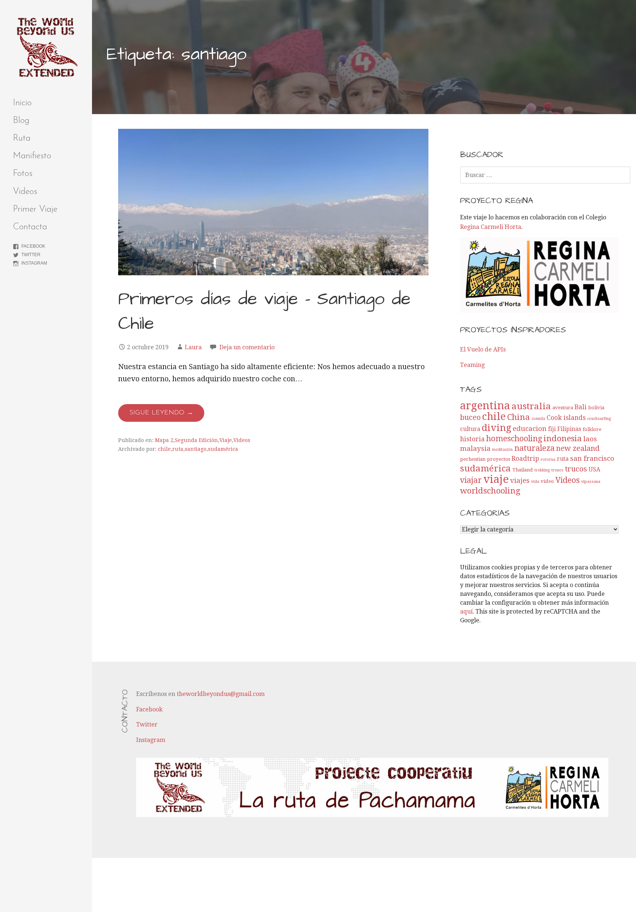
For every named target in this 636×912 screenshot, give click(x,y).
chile (164, 449)
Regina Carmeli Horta (490, 226)
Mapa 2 (164, 440)
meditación (502, 449)
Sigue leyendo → (161, 413)
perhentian (472, 459)
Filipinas (569, 429)
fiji (552, 429)
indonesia (563, 438)
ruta (177, 449)
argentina (485, 406)
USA (594, 469)
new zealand (578, 448)
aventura (562, 407)
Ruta (22, 138)
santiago (195, 449)
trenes (557, 470)
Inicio (22, 103)
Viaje (225, 440)
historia (472, 439)
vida (535, 481)
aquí (466, 611)
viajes (520, 480)
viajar (471, 480)
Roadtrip (525, 458)
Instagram (34, 263)
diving (496, 427)
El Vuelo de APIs (483, 349)
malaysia (475, 448)
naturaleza (534, 448)
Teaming (472, 364)
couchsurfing (599, 418)
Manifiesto (32, 156)
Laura (193, 347)
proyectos (498, 459)
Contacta (30, 227)
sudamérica (223, 449)
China (518, 417)
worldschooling (490, 490)
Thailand (522, 470)
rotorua (548, 459)
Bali (581, 407)
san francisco (592, 458)
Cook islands (566, 417)
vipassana (590, 481)
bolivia (596, 407)
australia (531, 406)
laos (590, 439)
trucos (576, 468)
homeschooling (514, 438)
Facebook (33, 246)
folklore (592, 429)
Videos (25, 191)
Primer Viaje (35, 209)
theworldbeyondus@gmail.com (221, 693)
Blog (21, 120)
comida (538, 418)
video (547, 481)
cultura (470, 429)
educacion (530, 428)
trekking (542, 470)
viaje (496, 479)
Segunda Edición (196, 440)
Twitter (30, 254)
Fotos (22, 173)
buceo (470, 417)
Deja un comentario (247, 347)
